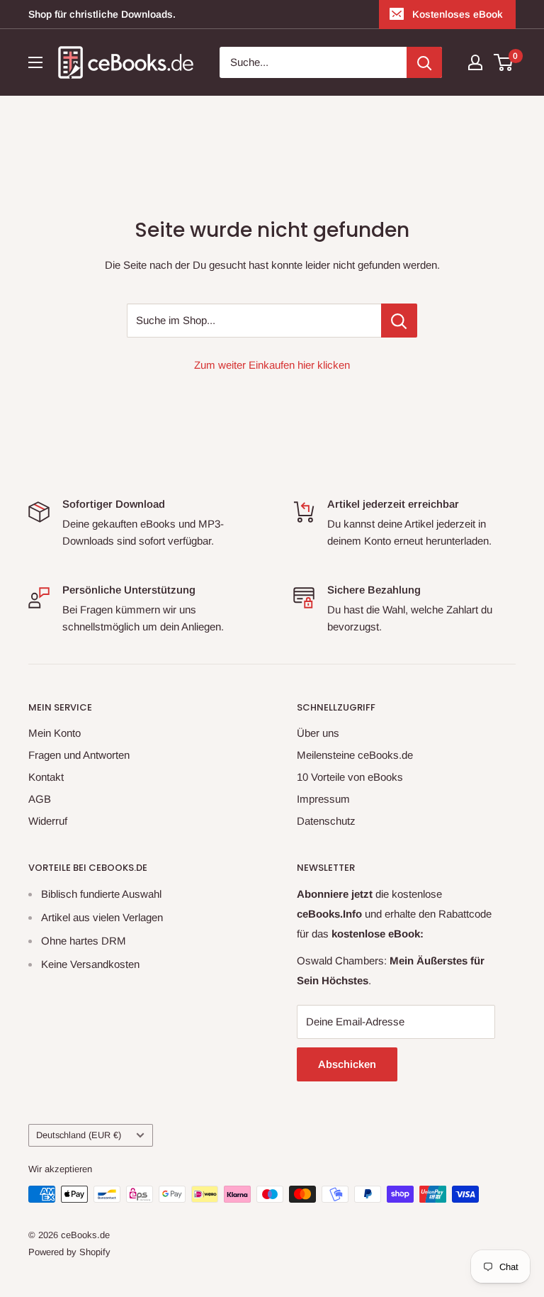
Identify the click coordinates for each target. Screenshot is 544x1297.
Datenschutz (326, 821)
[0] (504, 62)
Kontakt (46, 777)
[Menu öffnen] (35, 62)
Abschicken (347, 1064)
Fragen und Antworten (79, 755)
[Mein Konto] (475, 62)
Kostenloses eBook (457, 14)
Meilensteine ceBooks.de (355, 755)
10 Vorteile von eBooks (350, 777)
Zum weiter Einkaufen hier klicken (272, 365)
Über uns (318, 733)
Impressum (323, 799)
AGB (39, 799)
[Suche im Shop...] (399, 321)
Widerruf (47, 821)
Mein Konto (54, 733)
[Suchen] (424, 62)
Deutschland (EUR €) (78, 1135)
